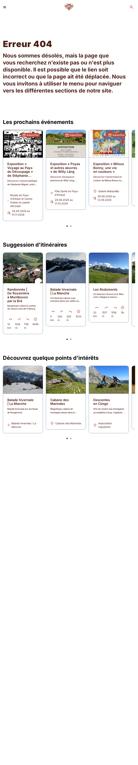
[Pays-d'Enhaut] (69, 7)
